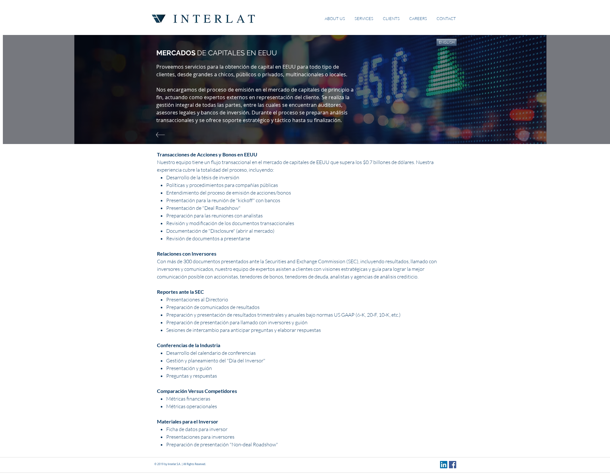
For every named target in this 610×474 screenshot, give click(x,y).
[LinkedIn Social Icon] (443, 464)
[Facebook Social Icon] (452, 464)
